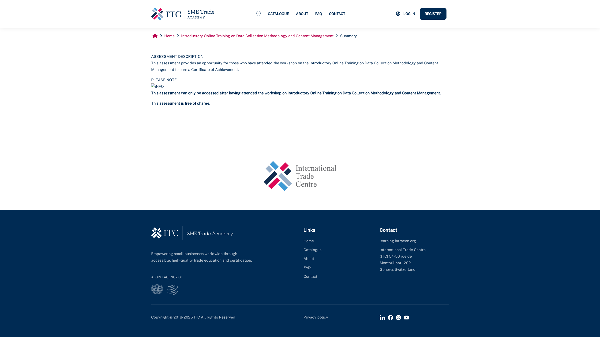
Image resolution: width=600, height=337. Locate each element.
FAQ (318, 14)
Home (309, 241)
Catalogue (278, 14)
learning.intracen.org (398, 241)
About (302, 14)
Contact (337, 14)
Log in (409, 14)
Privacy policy (316, 317)
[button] (398, 14)
